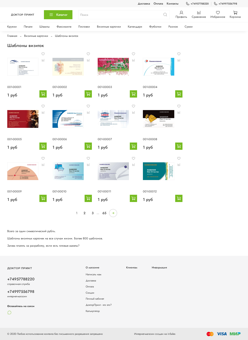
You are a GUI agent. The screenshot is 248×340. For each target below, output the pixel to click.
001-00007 (105, 139)
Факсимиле (64, 26)
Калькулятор (93, 311)
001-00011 (104, 191)
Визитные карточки (109, 26)
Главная (12, 36)
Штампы (44, 26)
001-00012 (150, 191)
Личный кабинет (95, 298)
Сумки (189, 26)
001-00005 (14, 139)
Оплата (158, 3)
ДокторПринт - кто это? (99, 305)
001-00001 (14, 87)
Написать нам (93, 274)
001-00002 (59, 87)
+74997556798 (228, 3)
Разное (173, 26)
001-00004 (150, 87)
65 (104, 213)
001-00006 (59, 139)
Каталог (61, 14)
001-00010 (59, 191)
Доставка (144, 3)
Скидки (90, 292)
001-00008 (150, 139)
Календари (135, 26)
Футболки (155, 26)
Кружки (12, 26)
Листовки (84, 26)
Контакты (172, 3)
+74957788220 (200, 3)
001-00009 (14, 191)
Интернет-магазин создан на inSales (154, 334)
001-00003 (105, 87)
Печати (28, 26)
